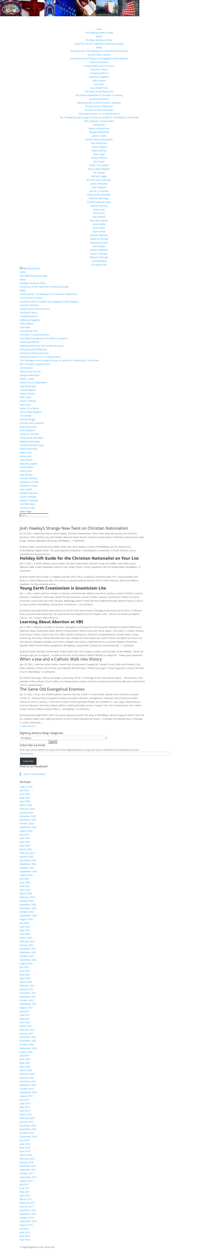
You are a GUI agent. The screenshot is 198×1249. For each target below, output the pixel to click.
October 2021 (27, 1000)
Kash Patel (123, 563)
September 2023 (28, 915)
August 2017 (26, 1180)
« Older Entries (27, 726)
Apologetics (71, 627)
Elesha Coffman (99, 157)
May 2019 (25, 1107)
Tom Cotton (135, 705)
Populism (33, 705)
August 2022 (26, 963)
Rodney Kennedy (99, 205)
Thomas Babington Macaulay (42, 540)
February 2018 (27, 1158)
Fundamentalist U (99, 73)
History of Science (130, 597)
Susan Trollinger (99, 253)
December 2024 (28, 860)
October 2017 (27, 1173)
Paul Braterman (99, 143)
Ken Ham (48, 600)
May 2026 (25, 797)
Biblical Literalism (96, 593)
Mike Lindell (35, 567)
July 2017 (24, 1184)
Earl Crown (99, 161)
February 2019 (27, 1118)
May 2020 (25, 1062)
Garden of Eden (90, 597)
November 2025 (28, 819)
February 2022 (27, 985)
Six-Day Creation (28, 604)
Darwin (70, 634)
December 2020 (28, 1037)
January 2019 (26, 1121)
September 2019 (28, 1092)
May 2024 (25, 886)
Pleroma (94, 600)
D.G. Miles (60, 634)
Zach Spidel (99, 246)
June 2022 (25, 970)
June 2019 (25, 1103)
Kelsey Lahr (99, 213)
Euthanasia (81, 634)
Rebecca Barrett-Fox (99, 128)
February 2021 (27, 1029)
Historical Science (29, 701)
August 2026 (26, 786)
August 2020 (26, 1051)
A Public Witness (42, 563)
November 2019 (28, 1085)
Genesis (103, 597)
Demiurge (49, 597)
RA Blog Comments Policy (99, 40)
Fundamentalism (107, 634)
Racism (28, 641)
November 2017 (28, 1169)
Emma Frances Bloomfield (99, 139)
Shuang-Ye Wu (99, 264)
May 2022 (25, 974)
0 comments (48, 671)
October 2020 (27, 1044)
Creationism (36, 597)
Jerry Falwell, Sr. (104, 701)
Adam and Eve (41, 593)
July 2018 (24, 1140)
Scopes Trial (101, 705)
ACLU (37, 694)
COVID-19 (86, 694)
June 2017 (25, 1188)
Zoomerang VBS (111, 645)
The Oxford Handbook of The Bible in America (99, 95)
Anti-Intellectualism (51, 694)
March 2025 (26, 849)
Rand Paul (44, 705)
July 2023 (24, 923)
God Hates (99, 84)
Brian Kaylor (60, 533)
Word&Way (64, 540)
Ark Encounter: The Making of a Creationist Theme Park (99, 51)
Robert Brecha (99, 150)
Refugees (38, 641)
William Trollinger (99, 257)
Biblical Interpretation (67, 630)
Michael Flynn (79, 668)
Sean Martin (99, 216)
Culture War (97, 533)
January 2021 (26, 1033)
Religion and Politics (54, 641)
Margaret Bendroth (99, 132)
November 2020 (28, 1040)
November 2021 (28, 996)
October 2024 (27, 867)
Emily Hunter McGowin (99, 194)
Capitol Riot (65, 664)
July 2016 (24, 1228)
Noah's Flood (82, 600)
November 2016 (28, 1213)
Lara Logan (119, 701)
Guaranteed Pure (99, 87)
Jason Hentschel (99, 183)
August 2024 (26, 875)
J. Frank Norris (54, 701)
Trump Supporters (92, 567)
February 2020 (27, 1073)
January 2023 (26, 945)
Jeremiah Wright (86, 701)
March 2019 (26, 1114)
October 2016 (27, 1217)
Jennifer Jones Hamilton (99, 179)
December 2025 (28, 816)
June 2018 (25, 1144)
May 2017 (25, 1191)
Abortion (38, 627)
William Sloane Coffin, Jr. (49, 709)
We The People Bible (113, 567)
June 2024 (25, 882)
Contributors (99, 124)
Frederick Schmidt (99, 238)
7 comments (78, 540)
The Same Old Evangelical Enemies (52, 689)
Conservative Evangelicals (85, 664)
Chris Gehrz (119, 630)
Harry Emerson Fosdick (126, 698)
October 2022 (27, 956)
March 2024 (26, 893)
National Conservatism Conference (106, 537)
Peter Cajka (99, 154)
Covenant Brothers (99, 62)
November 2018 (28, 1129)
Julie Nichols (99, 231)
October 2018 (27, 1132)
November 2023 (28, 908)
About (99, 36)
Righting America (97, 641)
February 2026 (27, 808)
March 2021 (26, 1026)
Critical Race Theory (30, 634)
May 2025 (25, 841)
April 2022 (25, 978)
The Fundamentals (118, 705)
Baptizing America (43, 533)
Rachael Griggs (99, 176)
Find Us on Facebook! (34, 766)
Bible (52, 630)
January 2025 (26, 856)
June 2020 (25, 1059)
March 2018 (26, 1155)
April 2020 (25, 1066)
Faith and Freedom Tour (128, 664)
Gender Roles (124, 634)
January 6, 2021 (28, 537)
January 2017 (26, 1206)
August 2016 (26, 1224)
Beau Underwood (39, 630)
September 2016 (28, 1221)
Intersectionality (51, 638)
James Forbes (70, 701)
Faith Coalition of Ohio (31, 668)
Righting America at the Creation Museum (99, 102)
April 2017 (25, 1195)
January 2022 (26, 989)
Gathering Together (99, 76)
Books (99, 47)
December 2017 (28, 1165)
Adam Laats (99, 209)
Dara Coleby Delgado (99, 168)
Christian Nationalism (79, 533)
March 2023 (26, 937)
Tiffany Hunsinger (96, 668)
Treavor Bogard (99, 146)
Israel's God (37, 600)
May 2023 (25, 930)
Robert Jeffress (58, 705)
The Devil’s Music (99, 69)
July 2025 (24, 834)
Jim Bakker (111, 563)
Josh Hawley (56, 537)
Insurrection (50, 668)
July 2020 (24, 1055)
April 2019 (25, 1110)
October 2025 (27, 823)
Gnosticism (114, 597)
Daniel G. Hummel (99, 191)
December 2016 (28, 1210)
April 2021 (25, 1022)
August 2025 (26, 830)
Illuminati (25, 600)
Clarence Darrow (71, 694)
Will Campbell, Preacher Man (99, 121)
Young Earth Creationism (63, 604)
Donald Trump (97, 563)
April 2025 (25, 845)
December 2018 (28, 1125)
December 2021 (28, 992)
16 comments (86, 604)
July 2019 (24, 1099)
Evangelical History (57, 698)
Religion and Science (76, 641)
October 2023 (27, 911)
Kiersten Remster (99, 235)
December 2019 (28, 1081)
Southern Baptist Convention (122, 641)
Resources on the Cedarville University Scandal (99, 43)
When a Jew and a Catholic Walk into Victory (61, 659)
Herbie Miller (99, 224)
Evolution (76, 597)
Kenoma (58, 600)
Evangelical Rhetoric (78, 698)
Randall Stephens (99, 249)
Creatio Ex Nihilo (124, 593)
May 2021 (25, 1018)
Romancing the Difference (99, 106)
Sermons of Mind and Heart (99, 109)
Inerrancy (37, 638)
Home (99, 29)
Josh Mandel (64, 668)
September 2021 (28, 1003)
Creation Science (134, 630)
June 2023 (25, 926)
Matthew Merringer (99, 198)
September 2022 (28, 959)
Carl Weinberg (99, 261)
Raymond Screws (99, 242)
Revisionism (131, 537)
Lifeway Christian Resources (85, 638)
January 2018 (26, 1162)
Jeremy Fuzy (43, 537)
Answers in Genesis (60, 593)
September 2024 (28, 871)
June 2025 (25, 838)
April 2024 (25, 889)
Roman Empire (126, 600)
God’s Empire (99, 80)
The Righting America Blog (99, 32)
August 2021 (26, 1007)
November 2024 (28, 864)
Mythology (69, 600)
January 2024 (26, 900)
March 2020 (26, 1070)
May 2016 (25, 1236)
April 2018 (25, 1151)
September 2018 (28, 1136)
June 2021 (25, 1015)
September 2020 (28, 1048)
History (42, 701)
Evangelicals (96, 698)
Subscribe (28, 761)
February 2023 (27, 941)
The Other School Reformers (99, 91)
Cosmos (111, 593)
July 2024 (24, 878)
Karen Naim (99, 227)
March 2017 (26, 1199)
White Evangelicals (52, 645)
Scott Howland (99, 187)
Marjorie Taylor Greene (75, 537)
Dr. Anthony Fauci (37, 698)
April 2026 (25, 801)
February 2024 (27, 897)
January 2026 (26, 812)
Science (139, 600)
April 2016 (25, 1239)
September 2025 (28, 827)
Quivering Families (99, 99)
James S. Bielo (99, 135)
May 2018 (25, 1147)
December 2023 (28, 904)
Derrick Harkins (122, 694)
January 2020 (26, 1077)
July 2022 (24, 967)
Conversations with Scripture (99, 65)
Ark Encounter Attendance (107, 627)
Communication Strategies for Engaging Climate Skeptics (99, 58)
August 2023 (26, 919)
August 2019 (26, 1096)
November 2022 (28, 952)
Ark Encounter (78, 593)
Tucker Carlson (27, 709)
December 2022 (28, 948)
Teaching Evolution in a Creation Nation (99, 113)
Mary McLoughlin (99, 220)
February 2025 (27, 853)
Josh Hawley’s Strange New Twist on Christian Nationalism (74, 528)
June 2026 (25, 794)
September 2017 (28, 1177)
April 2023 (25, 933)
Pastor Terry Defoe (99, 165)
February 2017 (27, 1202)
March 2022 (26, 981)
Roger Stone (75, 567)
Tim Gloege (99, 172)
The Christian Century (99, 54)
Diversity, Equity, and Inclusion (121, 533)
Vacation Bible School (31, 645)
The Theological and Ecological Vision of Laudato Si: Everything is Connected (99, 117)
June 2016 (25, 1232)
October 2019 (27, 1088)
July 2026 (24, 790)
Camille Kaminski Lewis (99, 202)
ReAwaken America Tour (55, 567)
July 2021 (24, 1011)
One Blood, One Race (127, 638)
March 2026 (26, 805)
